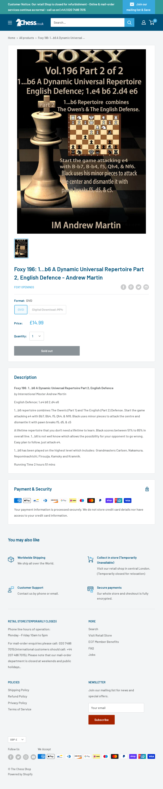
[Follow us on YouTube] (33, 757)
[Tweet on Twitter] (138, 287)
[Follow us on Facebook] (11, 757)
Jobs (91, 654)
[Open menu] (10, 22)
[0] (151, 22)
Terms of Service (19, 709)
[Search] (129, 22)
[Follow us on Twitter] (18, 757)
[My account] (144, 22)
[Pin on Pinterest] (131, 287)
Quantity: (20, 336)
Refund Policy (17, 696)
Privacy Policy (17, 703)
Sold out (47, 351)
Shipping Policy (18, 690)
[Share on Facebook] (123, 287)
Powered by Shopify (20, 774)
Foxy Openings (24, 287)
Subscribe (101, 719)
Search (93, 629)
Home (11, 38)
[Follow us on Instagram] (26, 757)
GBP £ (13, 739)
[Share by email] (146, 287)
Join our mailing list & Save (138, 7)
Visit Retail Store (100, 635)
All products (26, 38)
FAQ (91, 648)
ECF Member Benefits (103, 641)
